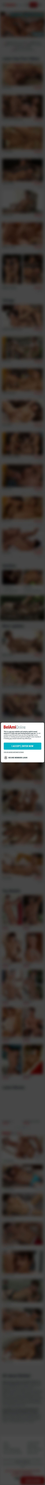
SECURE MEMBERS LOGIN (17, 758)
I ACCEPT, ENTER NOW (22, 746)
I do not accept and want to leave (14, 752)
